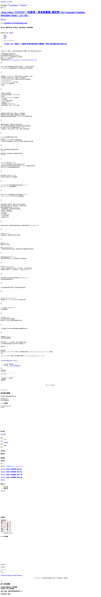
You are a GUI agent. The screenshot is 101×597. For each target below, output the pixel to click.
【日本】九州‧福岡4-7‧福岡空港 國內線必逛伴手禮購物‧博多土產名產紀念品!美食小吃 (35, 44)
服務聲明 (66, 578)
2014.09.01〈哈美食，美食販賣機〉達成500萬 (11, 469)
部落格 (5, 36)
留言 (11, 360)
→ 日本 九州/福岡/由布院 (15, 365)
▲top (2, 368)
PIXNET (39, 578)
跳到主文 (3, 19)
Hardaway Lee (3, 569)
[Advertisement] (48, 504)
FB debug (3, 479)
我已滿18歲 (3, 593)
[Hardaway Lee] (1, 571)
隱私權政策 (59, 578)
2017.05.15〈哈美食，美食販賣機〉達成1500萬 (11, 474)
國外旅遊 (11, 364)
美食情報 (11, 32)
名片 (5, 38)
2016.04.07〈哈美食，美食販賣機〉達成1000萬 (11, 471)
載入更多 (3, 370)
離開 (9, 593)
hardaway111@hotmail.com (15, 23)
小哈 (2, 353)
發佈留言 (3, 379)
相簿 (5, 35)
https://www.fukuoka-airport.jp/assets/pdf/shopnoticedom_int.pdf (23, 59)
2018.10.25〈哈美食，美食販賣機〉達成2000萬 (11, 477)
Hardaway (3, 572)
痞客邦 (7, 360)
